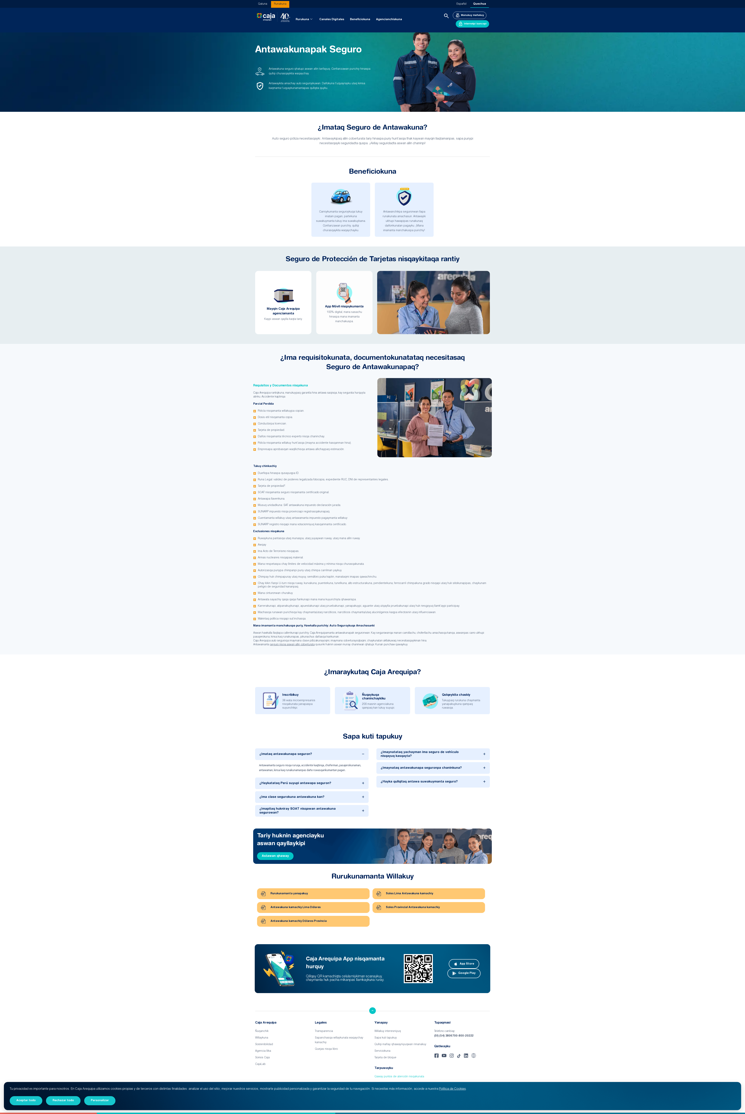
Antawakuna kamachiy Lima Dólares (295, 907)
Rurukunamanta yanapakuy (289, 893)
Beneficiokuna (360, 19)
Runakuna (280, 4)
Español (461, 4)
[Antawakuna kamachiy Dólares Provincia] (263, 921)
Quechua (479, 4)
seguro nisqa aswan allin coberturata (292, 644)
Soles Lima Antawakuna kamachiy (409, 893)
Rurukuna (302, 19)
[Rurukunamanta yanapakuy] (263, 893)
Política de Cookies (452, 1089)
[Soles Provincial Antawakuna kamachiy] (378, 907)
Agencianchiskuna (389, 19)
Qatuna (262, 4)
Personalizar (100, 1100)
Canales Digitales (331, 19)
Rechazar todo (63, 1100)
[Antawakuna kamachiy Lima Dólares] (263, 907)
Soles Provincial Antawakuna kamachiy (413, 907)
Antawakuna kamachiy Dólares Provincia (298, 921)
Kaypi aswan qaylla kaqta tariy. (283, 319)
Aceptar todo (26, 1100)
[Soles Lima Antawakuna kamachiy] (378, 893)
